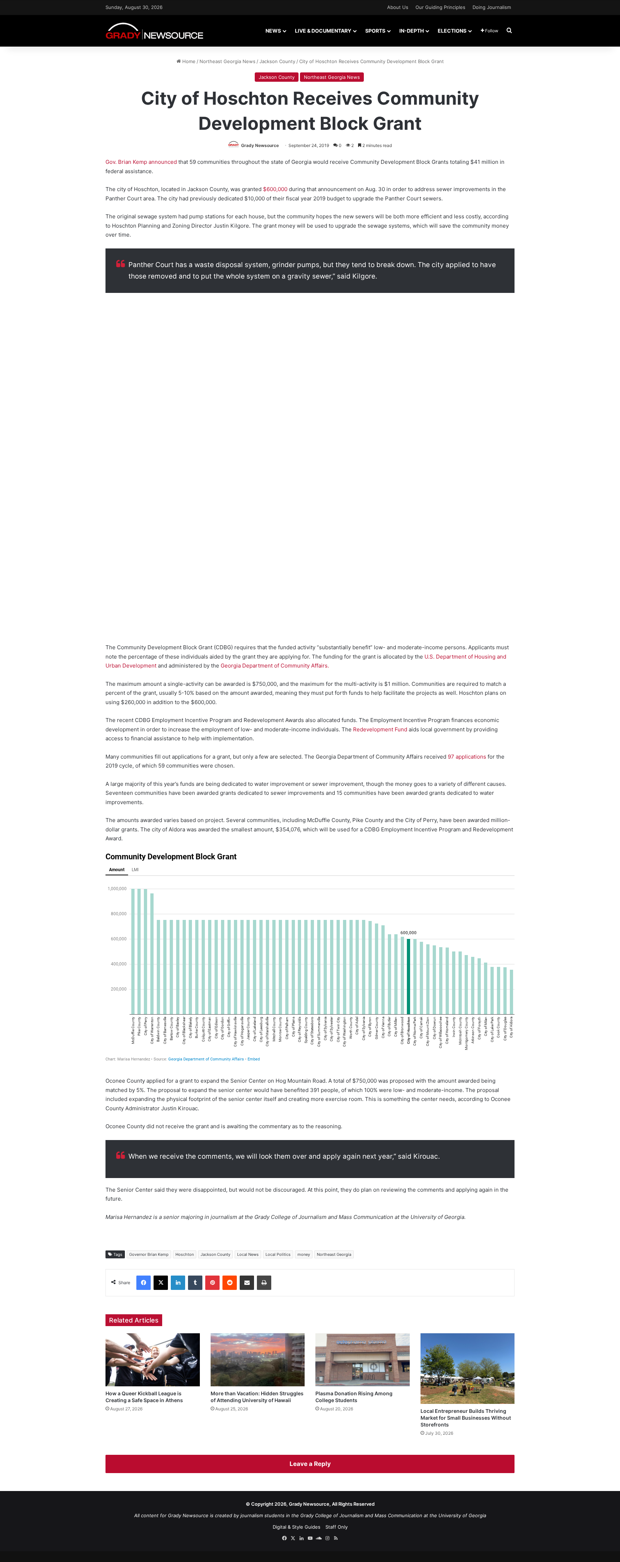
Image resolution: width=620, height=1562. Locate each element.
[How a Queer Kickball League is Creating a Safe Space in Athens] (152, 1359)
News (273, 31)
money (303, 1254)
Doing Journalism (492, 7)
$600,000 (275, 189)
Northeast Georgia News (227, 61)
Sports (375, 31)
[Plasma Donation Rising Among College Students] (362, 1359)
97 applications (467, 756)
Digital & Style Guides (296, 1527)
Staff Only (336, 1527)
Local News (248, 1254)
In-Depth (411, 31)
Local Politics (278, 1254)
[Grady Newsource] (154, 30)
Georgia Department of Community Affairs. (275, 665)
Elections (452, 31)
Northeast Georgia (334, 1254)
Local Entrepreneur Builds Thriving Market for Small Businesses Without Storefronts (466, 1418)
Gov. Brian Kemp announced (141, 161)
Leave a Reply (310, 1463)
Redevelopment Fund (380, 729)
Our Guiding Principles (440, 7)
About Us (397, 7)
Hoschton (184, 1254)
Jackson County (277, 61)
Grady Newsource (260, 145)
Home (188, 61)
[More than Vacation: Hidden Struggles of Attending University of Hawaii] (258, 1359)
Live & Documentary (323, 31)
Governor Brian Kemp (149, 1254)
